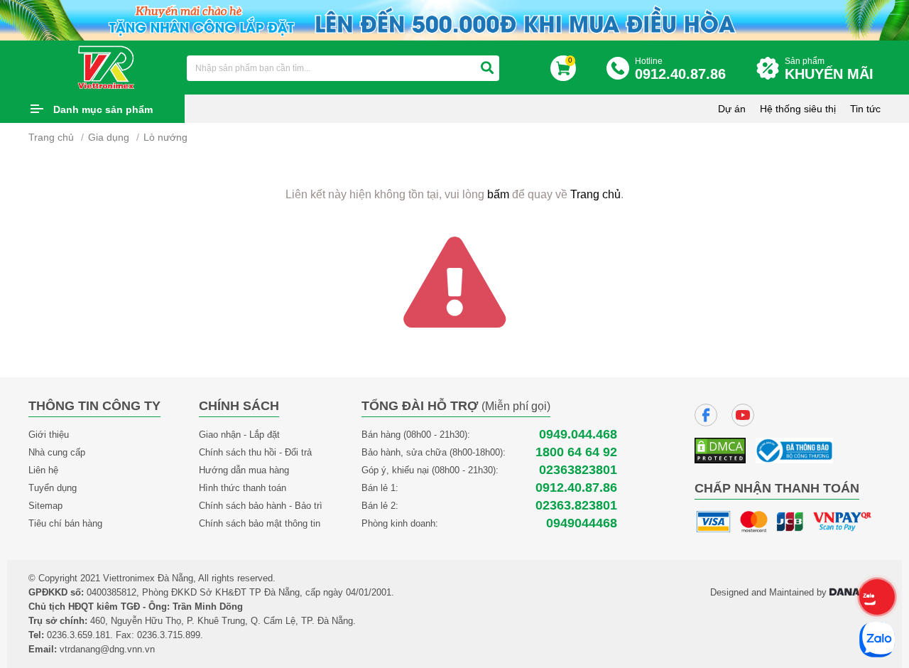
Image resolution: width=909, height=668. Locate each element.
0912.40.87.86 (576, 488)
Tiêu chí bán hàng (65, 523)
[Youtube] (742, 415)
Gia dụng (108, 137)
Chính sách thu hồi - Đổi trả (255, 452)
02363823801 (578, 470)
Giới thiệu (48, 434)
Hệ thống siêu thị (798, 108)
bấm (498, 194)
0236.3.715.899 (168, 635)
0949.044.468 (578, 435)
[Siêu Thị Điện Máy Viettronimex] (107, 66)
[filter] (487, 68)
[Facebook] (706, 415)
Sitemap (45, 505)
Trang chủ (51, 137)
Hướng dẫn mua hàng (244, 470)
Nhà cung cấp (56, 452)
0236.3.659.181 (78, 635)
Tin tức (865, 108)
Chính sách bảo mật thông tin (259, 523)
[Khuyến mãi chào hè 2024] (454, 19)
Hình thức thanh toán (242, 488)
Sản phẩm (829, 69)
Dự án (732, 108)
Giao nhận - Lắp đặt (239, 434)
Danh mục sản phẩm (103, 109)
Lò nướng (165, 137)
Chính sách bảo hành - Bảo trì (260, 505)
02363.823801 (576, 506)
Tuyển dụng (52, 488)
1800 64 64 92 (576, 452)
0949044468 (581, 523)
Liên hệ (43, 470)
